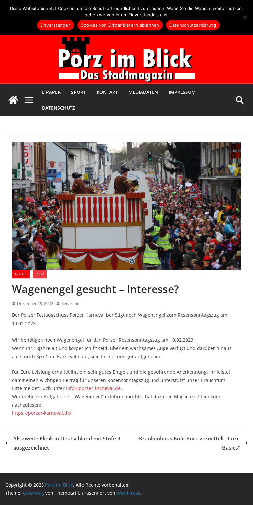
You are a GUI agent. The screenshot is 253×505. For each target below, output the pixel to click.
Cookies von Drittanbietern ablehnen (120, 25)
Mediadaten (143, 92)
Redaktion (70, 303)
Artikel (20, 274)
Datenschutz (58, 108)
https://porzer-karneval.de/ (41, 413)
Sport (78, 92)
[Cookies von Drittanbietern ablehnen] (244, 17)
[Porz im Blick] (13, 100)
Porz (40, 274)
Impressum (182, 92)
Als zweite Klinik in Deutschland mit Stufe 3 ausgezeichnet (66, 443)
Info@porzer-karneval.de (93, 388)
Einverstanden (55, 25)
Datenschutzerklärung (192, 25)
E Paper (51, 92)
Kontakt (107, 92)
